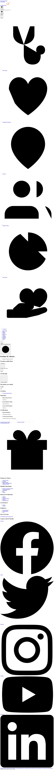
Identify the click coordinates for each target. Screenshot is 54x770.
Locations (4, 481)
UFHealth (2, 1)
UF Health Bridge (6, 510)
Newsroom (9, 516)
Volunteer (4, 336)
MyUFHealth (5, 330)
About (4, 339)
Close (2, 14)
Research (4, 338)
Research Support (5, 500)
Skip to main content (3, 0)
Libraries (4, 499)
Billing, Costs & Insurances (7, 483)
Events (4, 333)
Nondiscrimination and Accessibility (22, 768)
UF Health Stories (3, 516)
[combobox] (5, 10)
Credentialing (5, 490)
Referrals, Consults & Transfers (8, 488)
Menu (2, 17)
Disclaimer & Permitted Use (11, 768)
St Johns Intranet (5, 511)
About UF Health (5, 480)
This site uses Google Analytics (47, 768)
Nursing (4, 492)
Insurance (4, 332)
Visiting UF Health (6, 484)
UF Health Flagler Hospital (7, 393)
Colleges (4, 496)
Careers (4, 335)
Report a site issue (3, 768)
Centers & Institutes (6, 498)
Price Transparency (39, 768)
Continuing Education (6, 489)
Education (4, 337)
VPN (3, 512)
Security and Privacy (32, 768)
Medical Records (5, 482)
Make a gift (4, 334)
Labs (3, 491)
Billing (4, 331)
